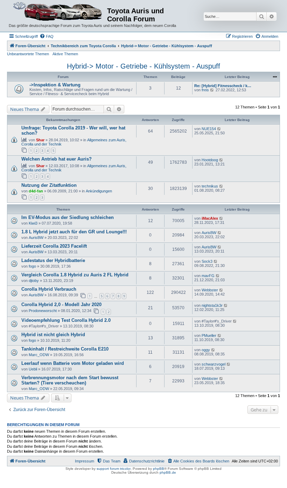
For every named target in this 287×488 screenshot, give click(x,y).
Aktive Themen (65, 54)
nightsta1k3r (212, 305)
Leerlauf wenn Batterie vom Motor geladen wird (72, 363)
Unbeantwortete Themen (28, 54)
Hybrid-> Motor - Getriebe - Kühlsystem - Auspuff (143, 66)
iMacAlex (210, 218)
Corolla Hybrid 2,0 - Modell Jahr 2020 (61, 304)
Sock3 (207, 261)
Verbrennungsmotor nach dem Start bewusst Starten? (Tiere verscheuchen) (69, 380)
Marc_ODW (39, 355)
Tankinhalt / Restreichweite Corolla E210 (64, 349)
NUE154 (209, 129)
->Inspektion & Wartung (54, 84)
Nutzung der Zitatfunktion (49, 185)
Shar (40, 140)
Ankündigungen (99, 191)
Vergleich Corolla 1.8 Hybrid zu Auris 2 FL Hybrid (74, 274)
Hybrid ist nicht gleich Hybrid (53, 334)
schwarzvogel (213, 364)
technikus (210, 186)
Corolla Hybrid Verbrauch (48, 289)
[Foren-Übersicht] (58, 12)
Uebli (33, 369)
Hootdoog (210, 160)
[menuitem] (47, 36)
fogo (32, 266)
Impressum (84, 461)
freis (205, 90)
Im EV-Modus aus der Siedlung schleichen (67, 217)
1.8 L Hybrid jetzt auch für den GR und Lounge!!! (74, 231)
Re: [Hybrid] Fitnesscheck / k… (222, 86)
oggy (206, 350)
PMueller (209, 335)
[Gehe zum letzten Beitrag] (219, 129)
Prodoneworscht (43, 311)
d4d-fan (36, 191)
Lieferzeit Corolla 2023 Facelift (54, 246)
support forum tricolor (114, 469)
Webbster (210, 290)
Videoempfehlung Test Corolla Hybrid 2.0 (66, 320)
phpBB (158, 469)
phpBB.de (168, 472)
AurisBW (36, 237)
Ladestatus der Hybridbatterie (53, 260)
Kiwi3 (33, 223)
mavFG (208, 276)
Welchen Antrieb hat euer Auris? (56, 159)
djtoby (34, 280)
